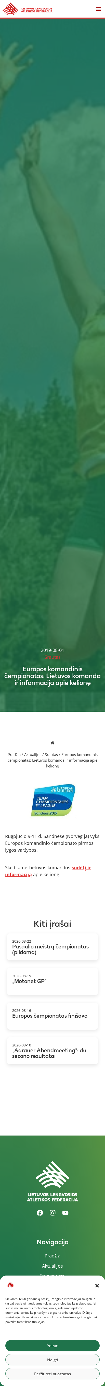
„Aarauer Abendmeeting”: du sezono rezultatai (49, 1053)
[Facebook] (39, 1213)
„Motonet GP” (29, 981)
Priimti (53, 1345)
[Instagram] (52, 1213)
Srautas (51, 754)
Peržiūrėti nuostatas (52, 1373)
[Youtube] (65, 1213)
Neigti (52, 1359)
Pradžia (14, 754)
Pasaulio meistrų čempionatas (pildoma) (50, 949)
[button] (97, 1285)
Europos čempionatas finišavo (49, 1015)
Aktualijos (32, 754)
